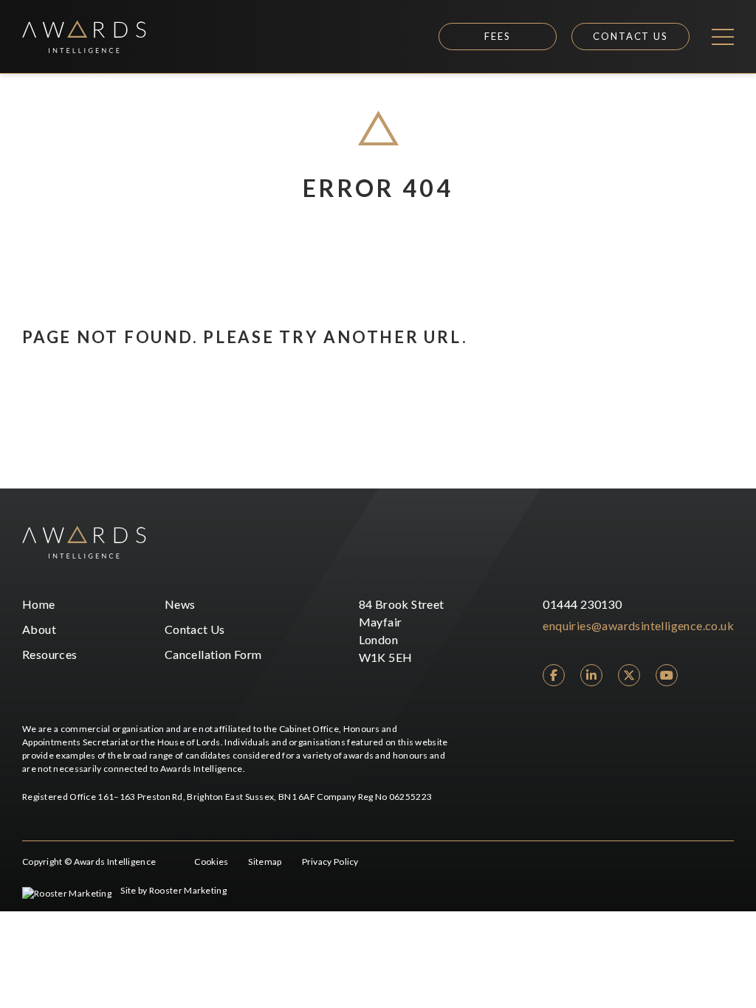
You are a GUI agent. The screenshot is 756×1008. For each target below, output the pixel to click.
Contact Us (631, 36)
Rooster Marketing (188, 890)
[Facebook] (554, 675)
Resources (50, 654)
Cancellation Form (213, 654)
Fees (497, 36)
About (39, 629)
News (180, 604)
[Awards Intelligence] (84, 36)
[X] (629, 675)
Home (38, 604)
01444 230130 (582, 604)
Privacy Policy (330, 861)
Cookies (211, 861)
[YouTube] (667, 675)
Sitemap (264, 861)
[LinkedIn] (591, 675)
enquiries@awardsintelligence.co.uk (638, 625)
